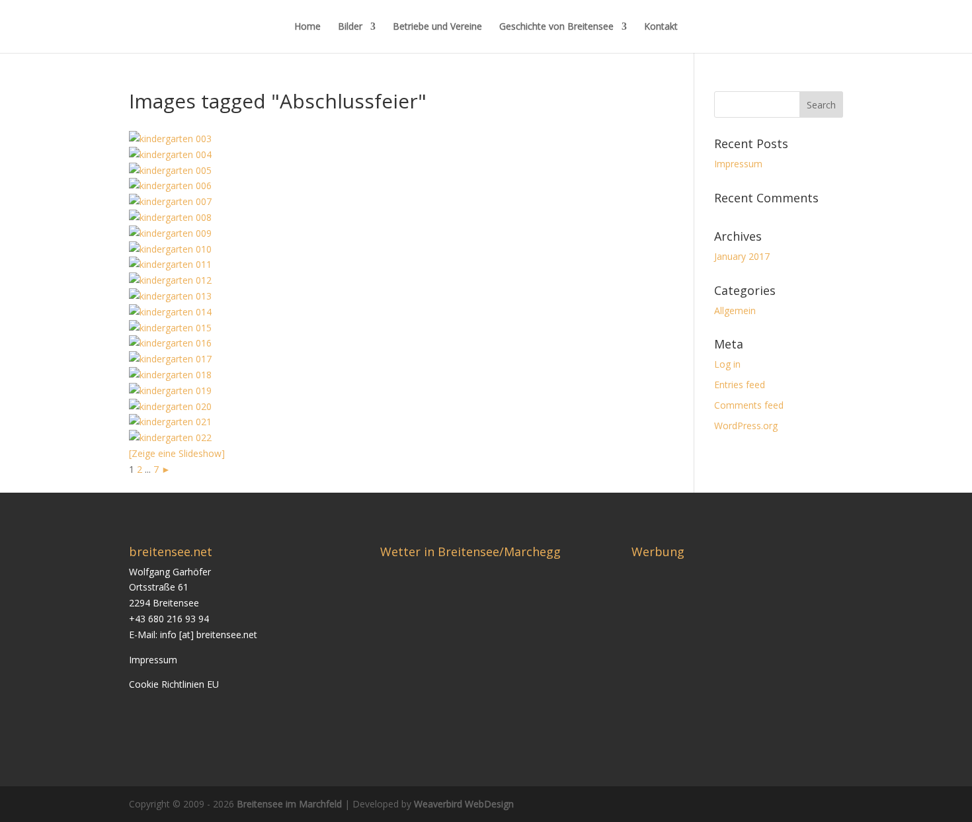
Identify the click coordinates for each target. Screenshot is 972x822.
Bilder (350, 27)
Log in (727, 364)
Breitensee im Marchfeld (289, 804)
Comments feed (749, 405)
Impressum (738, 163)
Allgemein (735, 310)
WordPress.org (746, 425)
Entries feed (739, 384)
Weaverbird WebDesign (464, 804)
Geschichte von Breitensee (556, 27)
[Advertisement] (742, 656)
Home (307, 27)
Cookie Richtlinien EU (174, 684)
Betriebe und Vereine (437, 27)
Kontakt (661, 27)
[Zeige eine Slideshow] (177, 453)
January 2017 (742, 256)
